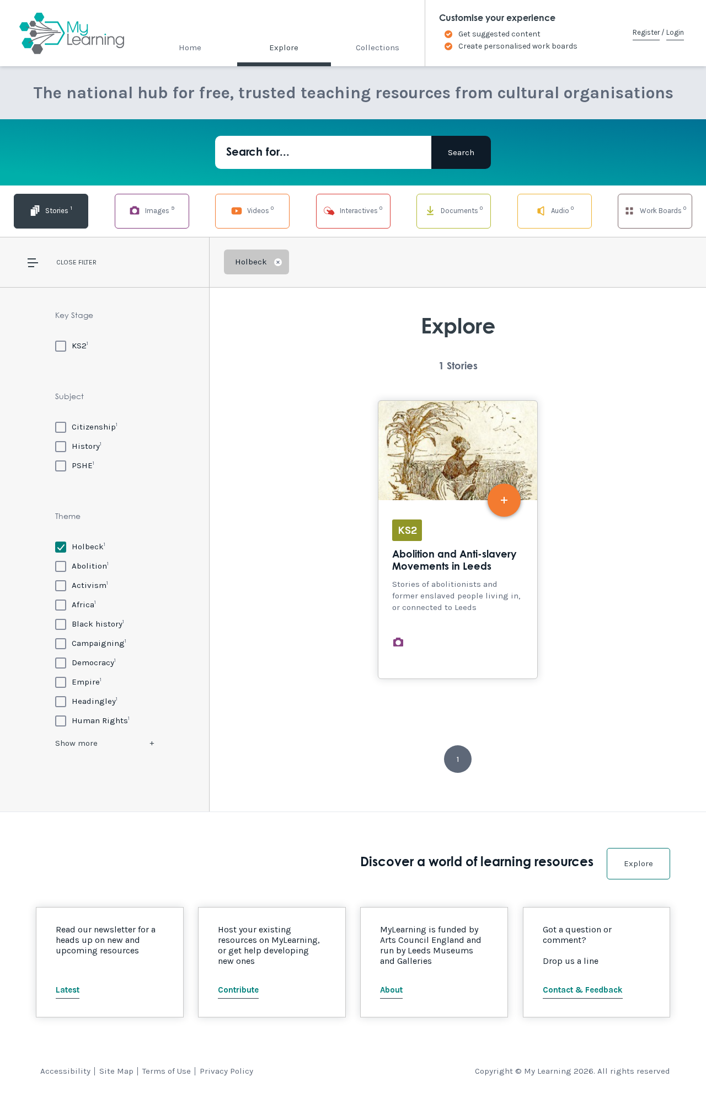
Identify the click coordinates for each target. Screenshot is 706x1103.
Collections (377, 47)
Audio (561, 209)
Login (675, 32)
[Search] (461, 152)
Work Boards (662, 209)
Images (158, 209)
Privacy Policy (226, 1071)
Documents (461, 209)
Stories (58, 209)
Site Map (116, 1071)
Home (190, 47)
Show (76, 743)
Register (646, 32)
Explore (283, 47)
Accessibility (65, 1071)
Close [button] (66, 262)
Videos (259, 209)
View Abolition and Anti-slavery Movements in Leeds (457, 539)
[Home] (62, 33)
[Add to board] (504, 500)
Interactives (360, 209)
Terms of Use (166, 1071)
